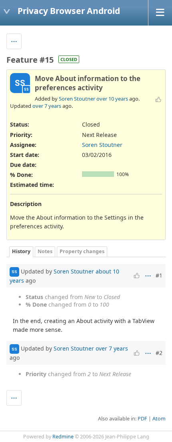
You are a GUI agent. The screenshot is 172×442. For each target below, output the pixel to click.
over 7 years (46, 105)
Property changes (82, 251)
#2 (159, 353)
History (21, 251)
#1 (159, 275)
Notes (45, 251)
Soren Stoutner (77, 98)
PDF (142, 418)
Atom (159, 418)
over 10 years (112, 98)
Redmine (63, 436)
